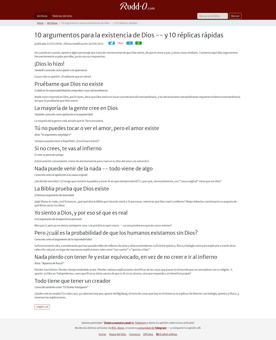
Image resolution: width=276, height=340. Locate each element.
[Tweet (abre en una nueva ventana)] (111, 43)
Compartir (131, 43)
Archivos (42, 16)
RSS (114, 327)
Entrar (102, 334)
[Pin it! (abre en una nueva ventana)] (120, 43)
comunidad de (152, 327)
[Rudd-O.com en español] (138, 6)
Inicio (40, 23)
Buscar (235, 16)
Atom (120, 327)
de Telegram (125, 322)
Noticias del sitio (62, 16)
